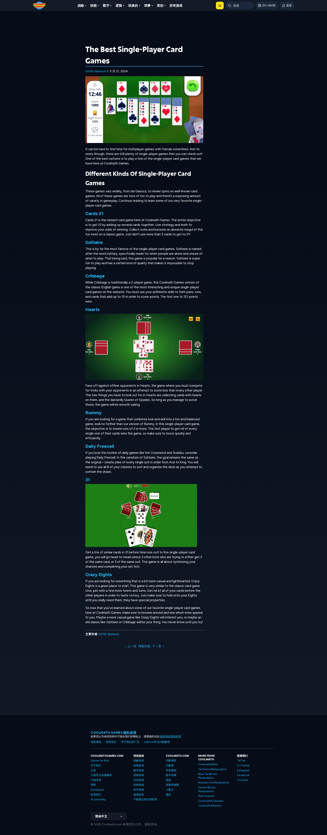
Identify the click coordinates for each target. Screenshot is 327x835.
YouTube (242, 780)
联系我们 (96, 794)
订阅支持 (96, 780)
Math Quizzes (206, 796)
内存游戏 (138, 780)
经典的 (133, 5)
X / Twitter (243, 765)
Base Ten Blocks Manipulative (207, 775)
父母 (93, 770)
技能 (93, 5)
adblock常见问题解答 (157, 742)
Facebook (243, 775)
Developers (97, 789)
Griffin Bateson (96, 71)
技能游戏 (138, 765)
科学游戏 (138, 789)
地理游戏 (138, 794)
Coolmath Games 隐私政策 (114, 732)
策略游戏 (138, 760)
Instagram (243, 770)
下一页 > (158, 646)
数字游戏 (138, 770)
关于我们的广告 (130, 742)
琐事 (147, 5)
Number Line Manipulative (213, 782)
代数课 (170, 765)
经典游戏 (138, 784)
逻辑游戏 (138, 775)
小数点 (170, 789)
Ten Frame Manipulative (212, 769)
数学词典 (171, 775)
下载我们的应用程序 (145, 799)
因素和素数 (172, 784)
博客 (93, 784)
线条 (168, 780)
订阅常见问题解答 (101, 775)
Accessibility (98, 799)
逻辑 (119, 5)
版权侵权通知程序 (170, 736)
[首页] (39, 5)
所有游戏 (176, 5)
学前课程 (171, 770)
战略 (81, 5)
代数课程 (171, 760)
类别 (160, 5)
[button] (220, 5)
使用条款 (111, 742)
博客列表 (144, 646)
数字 (106, 5)
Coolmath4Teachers (210, 801)
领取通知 (96, 742)
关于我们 (96, 765)
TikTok (241, 760)
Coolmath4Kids (208, 764)
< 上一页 (130, 646)
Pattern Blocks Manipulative (207, 789)
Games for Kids (100, 760)
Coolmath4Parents (210, 805)
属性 (168, 794)
